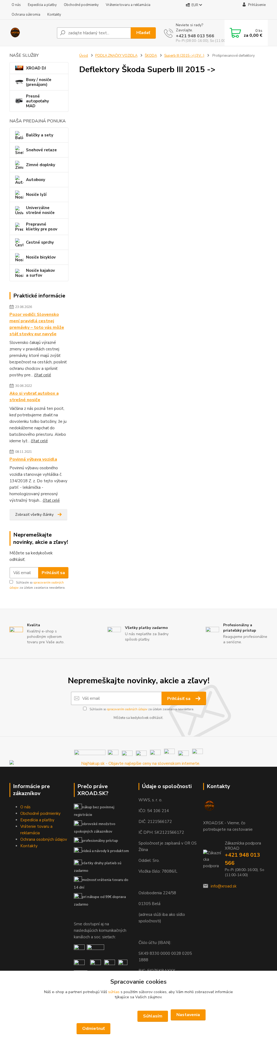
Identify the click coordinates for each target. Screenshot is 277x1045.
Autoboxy (35, 179)
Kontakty (54, 14)
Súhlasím (152, 1016)
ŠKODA (151, 55)
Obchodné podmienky (81, 4)
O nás (16, 4)
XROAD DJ (36, 68)
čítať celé (42, 375)
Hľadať (143, 33)
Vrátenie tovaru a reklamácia (128, 4)
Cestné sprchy (40, 242)
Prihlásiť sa (53, 573)
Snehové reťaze (41, 150)
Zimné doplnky (40, 165)
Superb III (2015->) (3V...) (184, 55)
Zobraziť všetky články (34, 514)
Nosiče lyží (36, 194)
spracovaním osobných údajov (127, 709)
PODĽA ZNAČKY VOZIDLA (116, 55)
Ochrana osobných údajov (43, 839)
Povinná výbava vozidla (33, 459)
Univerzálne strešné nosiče (40, 210)
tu (138, 1028)
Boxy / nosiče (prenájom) (38, 82)
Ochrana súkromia (26, 14)
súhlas (114, 991)
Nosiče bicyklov (41, 257)
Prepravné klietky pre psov (41, 227)
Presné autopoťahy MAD (37, 101)
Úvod (83, 55)
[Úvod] (30, 33)
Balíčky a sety (39, 135)
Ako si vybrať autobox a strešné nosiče (34, 396)
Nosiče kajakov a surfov (40, 273)
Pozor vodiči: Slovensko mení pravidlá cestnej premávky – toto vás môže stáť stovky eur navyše (36, 324)
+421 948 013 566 (195, 36)
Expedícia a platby (42, 4)
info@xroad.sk (223, 886)
